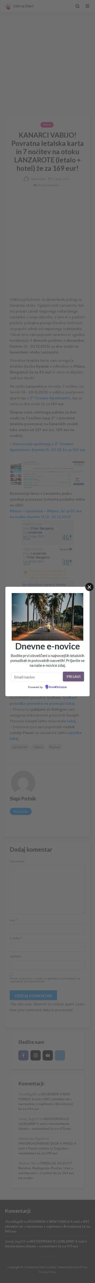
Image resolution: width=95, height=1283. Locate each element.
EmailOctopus (58, 687)
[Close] (89, 587)
